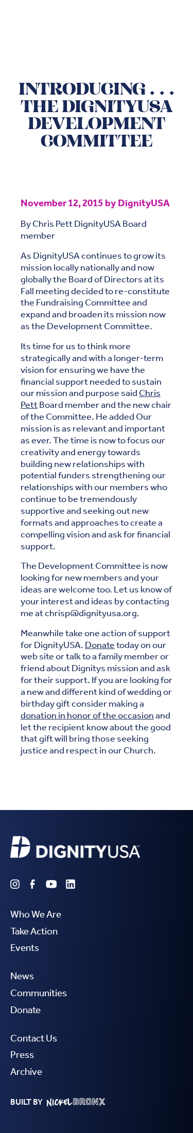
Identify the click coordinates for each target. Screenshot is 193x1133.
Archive (26, 1071)
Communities (38, 993)
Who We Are (35, 914)
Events (24, 948)
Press (22, 1054)
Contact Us (33, 1038)
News (22, 976)
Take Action (34, 931)
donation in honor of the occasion (87, 715)
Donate (100, 645)
